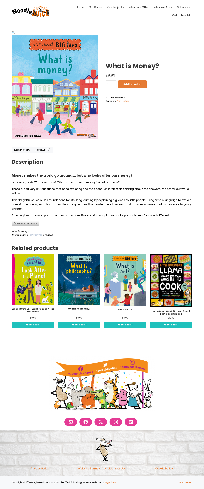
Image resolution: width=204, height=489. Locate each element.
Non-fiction (123, 101)
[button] (13, 33)
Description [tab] (22, 150)
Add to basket (132, 84)
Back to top (185, 482)
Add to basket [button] (33, 324)
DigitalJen (110, 482)
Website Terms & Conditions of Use (102, 468)
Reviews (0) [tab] (43, 150)
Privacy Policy (40, 468)
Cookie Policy (164, 468)
